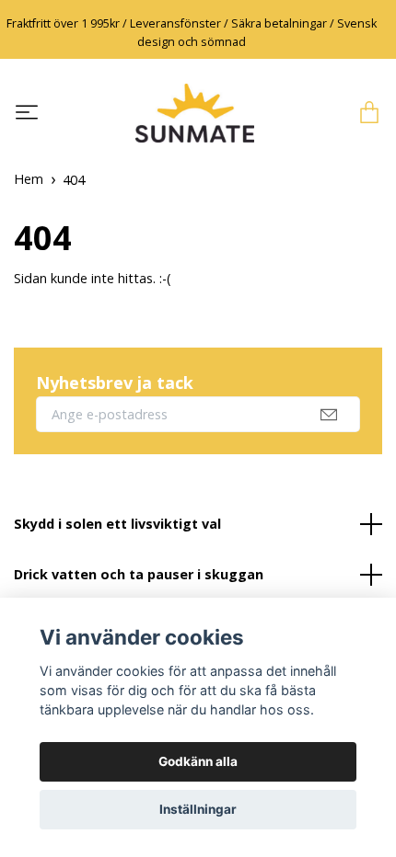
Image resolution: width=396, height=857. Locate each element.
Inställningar (198, 809)
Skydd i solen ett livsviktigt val (117, 523)
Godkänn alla (198, 761)
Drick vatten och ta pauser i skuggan (138, 574)
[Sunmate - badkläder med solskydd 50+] (194, 113)
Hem (28, 179)
